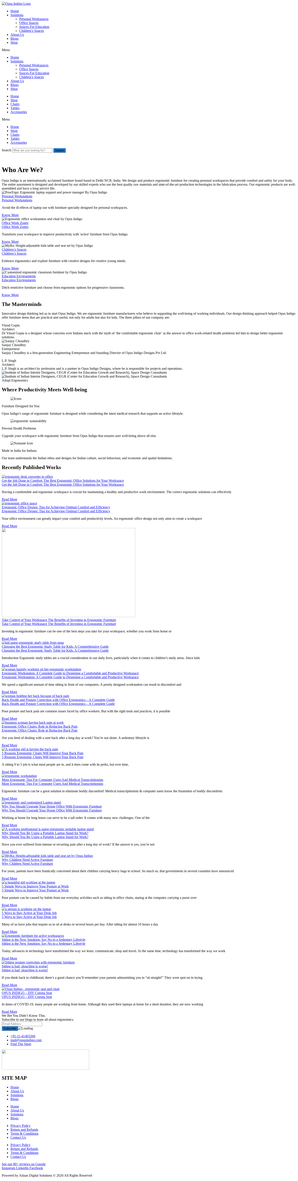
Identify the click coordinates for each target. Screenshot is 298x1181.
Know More (10, 215)
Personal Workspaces (33, 19)
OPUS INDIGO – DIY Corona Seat (27, 997)
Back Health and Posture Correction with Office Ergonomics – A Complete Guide (58, 704)
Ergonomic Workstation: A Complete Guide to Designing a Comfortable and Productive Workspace (70, 677)
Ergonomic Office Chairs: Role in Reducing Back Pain (39, 730)
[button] (149, 50)
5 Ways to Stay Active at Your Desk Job (29, 917)
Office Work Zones (15, 227)
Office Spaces (28, 23)
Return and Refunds (24, 1129)
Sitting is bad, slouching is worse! (25, 970)
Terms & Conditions (24, 1133)
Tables (14, 108)
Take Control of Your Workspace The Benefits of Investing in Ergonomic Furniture (59, 624)
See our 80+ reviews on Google (24, 1164)
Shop (14, 42)
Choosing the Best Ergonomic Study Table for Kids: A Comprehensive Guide (55, 650)
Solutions (16, 15)
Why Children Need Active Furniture (27, 863)
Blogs (14, 38)
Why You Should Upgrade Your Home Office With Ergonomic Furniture (52, 810)
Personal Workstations (17, 200)
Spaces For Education (34, 27)
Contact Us (18, 1137)
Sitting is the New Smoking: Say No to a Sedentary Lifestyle (43, 943)
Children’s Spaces (31, 31)
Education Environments (19, 280)
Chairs (14, 104)
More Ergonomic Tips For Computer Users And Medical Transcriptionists (52, 784)
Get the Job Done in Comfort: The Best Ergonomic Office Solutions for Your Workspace (63, 484)
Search (6, 150)
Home (14, 11)
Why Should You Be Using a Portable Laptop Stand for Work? (45, 837)
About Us (17, 34)
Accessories (18, 112)
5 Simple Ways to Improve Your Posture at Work (35, 890)
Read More (9, 499)
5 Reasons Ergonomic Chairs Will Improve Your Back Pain (42, 757)
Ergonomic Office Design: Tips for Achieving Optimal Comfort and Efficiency (56, 511)
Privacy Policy (20, 1125)
